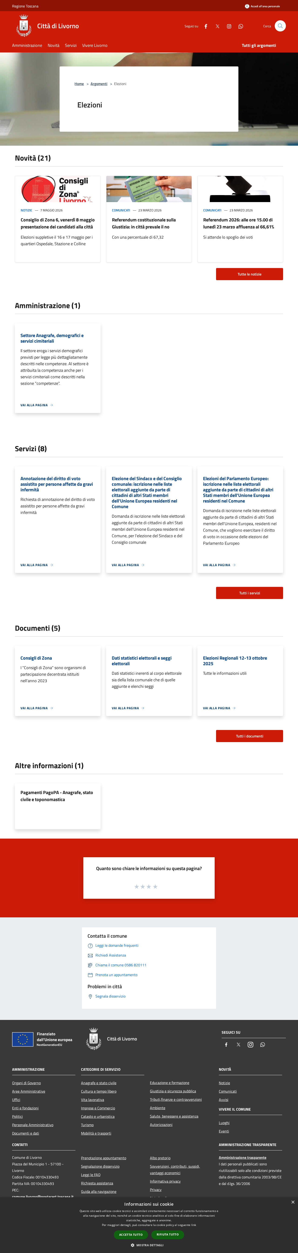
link (193, 1225)
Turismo (87, 1125)
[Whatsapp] (239, 26)
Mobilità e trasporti (96, 1133)
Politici (17, 1116)
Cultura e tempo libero (98, 1091)
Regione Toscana (25, 6)
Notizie (26, 210)
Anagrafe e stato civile (98, 1083)
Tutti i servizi (249, 593)
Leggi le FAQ (91, 1174)
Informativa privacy (165, 1181)
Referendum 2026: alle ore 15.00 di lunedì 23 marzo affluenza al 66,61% (238, 223)
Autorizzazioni (161, 1124)
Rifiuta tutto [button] (168, 1234)
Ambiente (157, 1108)
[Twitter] (215, 26)
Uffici (16, 1099)
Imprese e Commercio (98, 1108)
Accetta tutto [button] (131, 1235)
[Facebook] (204, 26)
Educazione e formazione (169, 1082)
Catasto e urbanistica (98, 1116)
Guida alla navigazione (98, 1191)
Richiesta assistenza (97, 1183)
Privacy (156, 1189)
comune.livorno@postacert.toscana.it (43, 1196)
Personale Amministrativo (32, 1125)
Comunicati (121, 210)
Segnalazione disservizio (100, 1166)
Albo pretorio (160, 1158)
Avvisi (223, 1099)
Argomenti (99, 83)
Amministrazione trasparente (242, 1157)
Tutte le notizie (249, 274)
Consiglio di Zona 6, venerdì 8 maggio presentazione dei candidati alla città (58, 223)
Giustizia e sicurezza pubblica (173, 1091)
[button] (148, 1245)
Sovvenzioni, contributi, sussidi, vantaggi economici (175, 1170)
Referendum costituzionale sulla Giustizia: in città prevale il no (144, 223)
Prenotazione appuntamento (103, 1158)
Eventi (224, 1131)
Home (79, 83)
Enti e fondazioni (25, 1108)
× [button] (293, 1202)
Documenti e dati (25, 1133)
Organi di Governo (26, 1083)
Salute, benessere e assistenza (174, 1116)
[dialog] (149, 1225)
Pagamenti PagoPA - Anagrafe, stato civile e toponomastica (56, 796)
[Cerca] (280, 25)
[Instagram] (227, 26)
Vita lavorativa (92, 1099)
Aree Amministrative (28, 1091)
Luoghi (224, 1123)
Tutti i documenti (249, 736)
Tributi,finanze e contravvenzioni (176, 1099)
